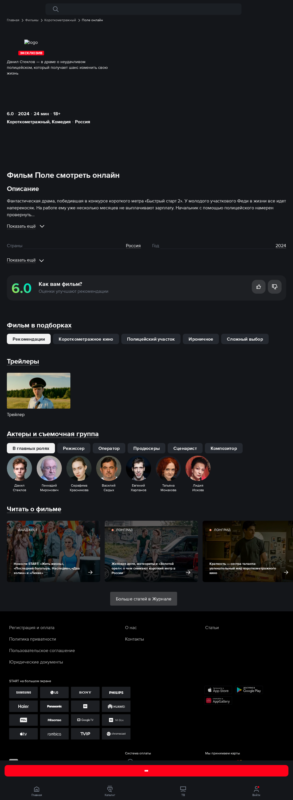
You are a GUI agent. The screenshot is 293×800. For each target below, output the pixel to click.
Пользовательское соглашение (42, 650)
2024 (23, 113)
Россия (82, 121)
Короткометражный (28, 121)
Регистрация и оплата (31, 627)
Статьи (212, 627)
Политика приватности (32, 638)
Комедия (61, 121)
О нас (131, 627)
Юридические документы (36, 661)
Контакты (134, 638)
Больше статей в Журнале (144, 598)
